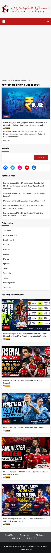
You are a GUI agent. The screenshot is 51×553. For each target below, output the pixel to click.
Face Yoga (7, 249)
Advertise (16, 538)
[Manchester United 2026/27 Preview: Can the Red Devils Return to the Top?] (26, 453)
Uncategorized (9, 282)
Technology (8, 273)
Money (6, 116)
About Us (9, 535)
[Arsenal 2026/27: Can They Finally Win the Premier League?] (26, 361)
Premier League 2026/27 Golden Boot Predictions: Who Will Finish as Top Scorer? (23, 214)
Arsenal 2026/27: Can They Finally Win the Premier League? (24, 194)
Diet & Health (8, 240)
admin (8, 128)
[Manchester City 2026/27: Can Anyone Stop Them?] (26, 408)
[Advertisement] (25, 51)
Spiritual (6, 264)
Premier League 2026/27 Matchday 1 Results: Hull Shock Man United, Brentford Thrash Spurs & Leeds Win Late (24, 186)
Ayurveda (7, 230)
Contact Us (24, 535)
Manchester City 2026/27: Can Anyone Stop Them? (24, 201)
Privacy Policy (33, 538)
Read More (6, 140)
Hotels (6, 254)
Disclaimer (40, 535)
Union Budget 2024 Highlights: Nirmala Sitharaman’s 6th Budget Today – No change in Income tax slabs (25, 123)
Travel (5, 278)
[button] (4, 21)
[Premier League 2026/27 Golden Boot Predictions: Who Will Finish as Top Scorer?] (26, 500)
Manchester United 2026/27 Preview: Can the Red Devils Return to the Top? (23, 206)
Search (5, 148)
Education (7, 245)
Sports (6, 268)
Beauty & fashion (10, 235)
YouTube (7, 287)
